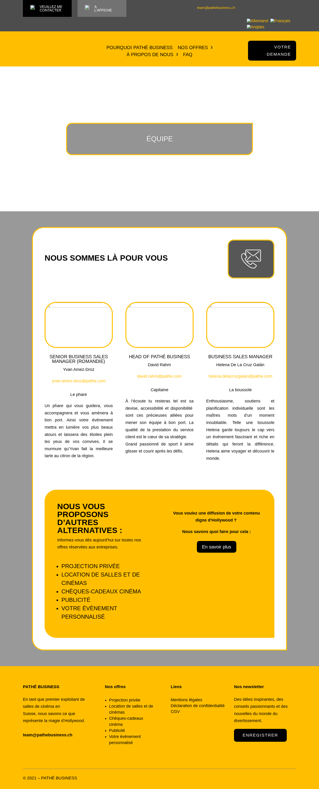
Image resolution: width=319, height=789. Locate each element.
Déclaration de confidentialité (198, 705)
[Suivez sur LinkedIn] (277, 8)
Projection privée (90, 566)
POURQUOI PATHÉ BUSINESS (139, 48)
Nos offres (193, 48)
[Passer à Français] (280, 20)
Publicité (117, 730)
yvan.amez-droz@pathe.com (79, 381)
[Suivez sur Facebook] (285, 8)
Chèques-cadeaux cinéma (101, 591)
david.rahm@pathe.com (159, 376)
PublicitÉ (75, 600)
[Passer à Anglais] (256, 26)
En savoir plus (216, 546)
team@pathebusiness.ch (216, 8)
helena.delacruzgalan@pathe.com (240, 376)
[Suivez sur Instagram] (293, 8)
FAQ (187, 55)
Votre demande (279, 51)
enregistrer (260, 735)
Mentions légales (186, 700)
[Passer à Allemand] (257, 20)
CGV (175, 711)
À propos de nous (150, 55)
